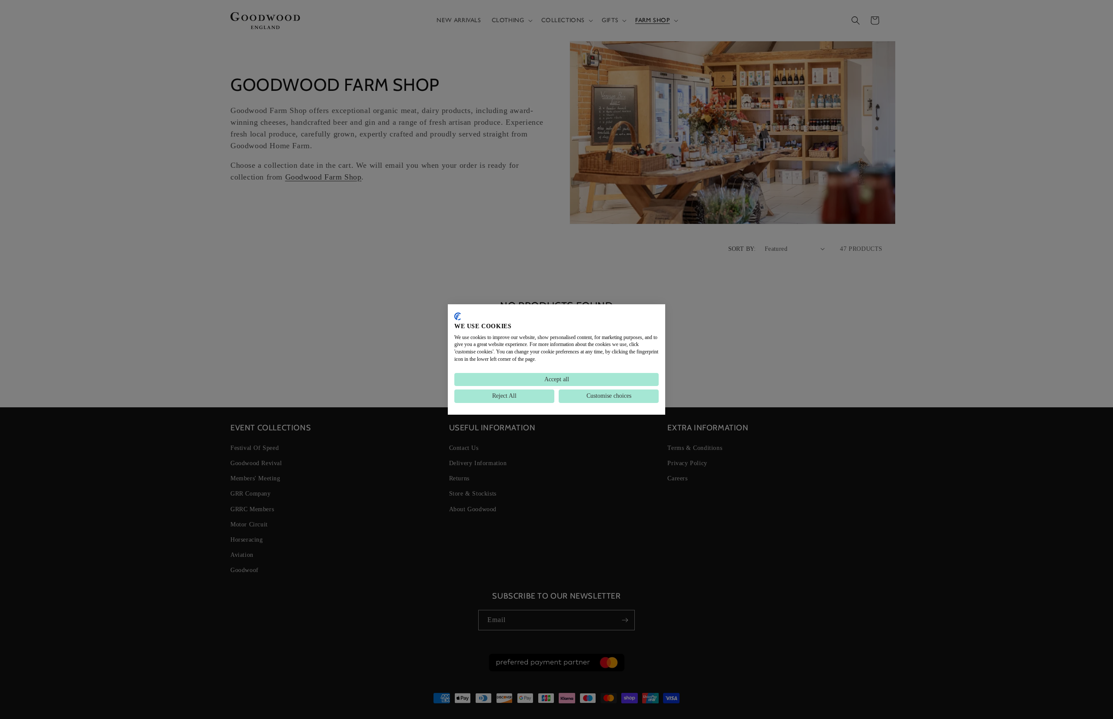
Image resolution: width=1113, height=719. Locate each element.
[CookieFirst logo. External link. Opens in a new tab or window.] (457, 316)
